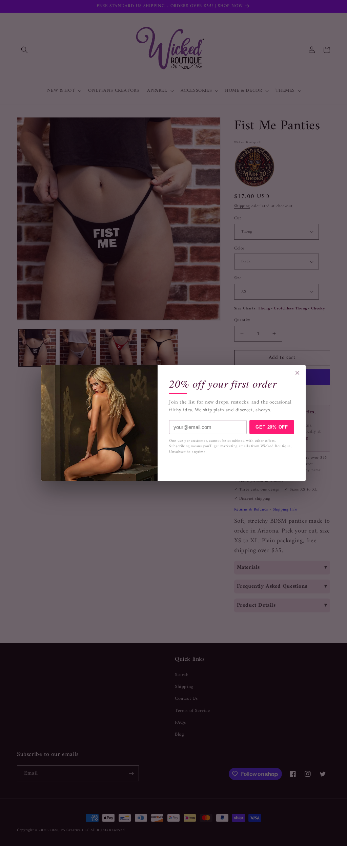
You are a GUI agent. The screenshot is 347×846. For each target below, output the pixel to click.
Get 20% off (272, 427)
